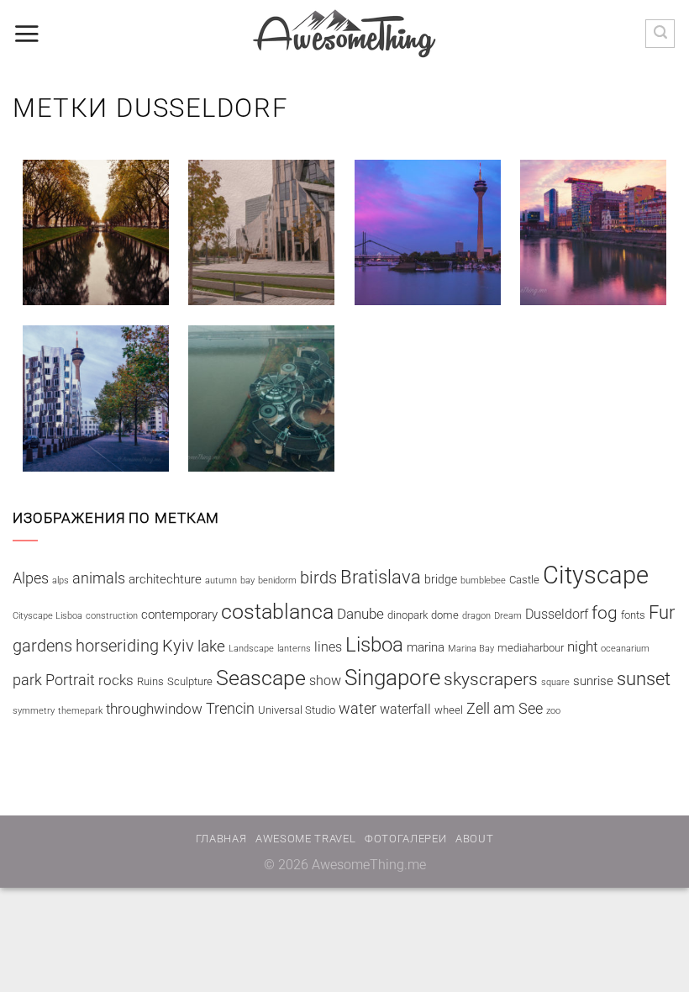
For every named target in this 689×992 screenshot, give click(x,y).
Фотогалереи (405, 838)
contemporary (179, 614)
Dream (508, 615)
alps (60, 580)
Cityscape (596, 575)
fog (605, 612)
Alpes (31, 578)
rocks (116, 680)
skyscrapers (491, 678)
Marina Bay (471, 648)
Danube (360, 613)
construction (112, 615)
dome (445, 615)
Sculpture (190, 681)
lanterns (294, 648)
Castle (524, 579)
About (474, 838)
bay (247, 580)
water (357, 708)
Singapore (392, 677)
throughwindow (154, 708)
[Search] (660, 34)
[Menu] (26, 33)
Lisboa (374, 644)
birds (318, 577)
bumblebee (483, 580)
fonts (633, 615)
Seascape (261, 678)
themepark (80, 710)
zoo (553, 710)
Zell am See (504, 708)
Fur (662, 612)
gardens (42, 646)
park (27, 680)
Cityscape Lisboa (47, 615)
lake (211, 646)
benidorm (277, 580)
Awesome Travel (305, 838)
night (582, 646)
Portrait (70, 680)
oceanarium (625, 648)
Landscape (251, 648)
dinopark (407, 615)
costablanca (277, 611)
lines (328, 647)
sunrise (593, 681)
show (325, 681)
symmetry (34, 710)
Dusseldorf (556, 614)
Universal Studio (296, 710)
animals (98, 578)
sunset (644, 678)
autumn (221, 580)
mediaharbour (530, 647)
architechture (165, 579)
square (555, 682)
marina (425, 647)
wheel (448, 710)
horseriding (117, 646)
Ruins (150, 681)
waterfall (405, 709)
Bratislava (380, 577)
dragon (476, 615)
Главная (221, 838)
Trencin (230, 708)
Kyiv (178, 646)
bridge (440, 579)
